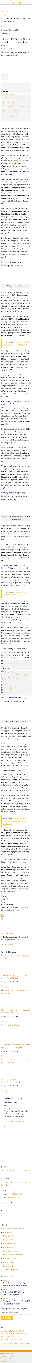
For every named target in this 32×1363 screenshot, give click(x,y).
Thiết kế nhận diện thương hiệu (14, 1229)
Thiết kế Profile (8, 1236)
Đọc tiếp (4, 987)
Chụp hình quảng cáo (10, 1270)
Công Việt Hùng (7, 933)
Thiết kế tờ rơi (8, 1266)
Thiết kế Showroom (10, 1251)
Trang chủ (5, 11)
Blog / (3, 15)
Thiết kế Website (8, 1247)
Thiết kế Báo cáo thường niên (13, 1255)
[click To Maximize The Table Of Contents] (4, 76)
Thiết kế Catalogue (9, 1258)
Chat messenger (20, 1121)
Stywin (22, 862)
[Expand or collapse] (3, 85)
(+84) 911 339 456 (15, 1194)
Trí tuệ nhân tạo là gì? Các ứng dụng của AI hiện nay (14, 976)
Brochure (20, 1334)
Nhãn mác (13, 1339)
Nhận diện (8, 1331)
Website (5, 1334)
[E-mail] (2, 916)
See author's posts (7, 945)
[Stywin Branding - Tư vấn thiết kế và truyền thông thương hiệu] (16, 2)
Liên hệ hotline (9, 1121)
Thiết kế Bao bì (8, 1240)
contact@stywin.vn (14, 1198)
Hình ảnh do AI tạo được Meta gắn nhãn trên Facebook (15, 1011)
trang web (17, 161)
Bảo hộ (19, 1339)
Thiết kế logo (7, 1232)
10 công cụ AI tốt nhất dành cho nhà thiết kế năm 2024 (14, 1080)
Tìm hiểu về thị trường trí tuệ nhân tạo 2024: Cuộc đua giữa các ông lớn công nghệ (15, 1046)
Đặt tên (10, 1334)
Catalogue (6, 1339)
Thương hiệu (16, 1331)
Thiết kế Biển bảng (9, 1243)
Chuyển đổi (9, 1336)
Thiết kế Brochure (9, 1262)
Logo (3, 1331)
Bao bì (15, 1334)
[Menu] (2, 2)
